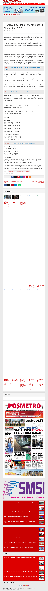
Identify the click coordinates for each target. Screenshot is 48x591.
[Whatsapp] (19, 185)
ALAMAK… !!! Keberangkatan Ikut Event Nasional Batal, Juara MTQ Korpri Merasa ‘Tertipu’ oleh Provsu (40, 381)
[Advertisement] (24, 18)
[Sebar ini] (5, 185)
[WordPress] (21, 177)
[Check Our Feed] (26, 585)
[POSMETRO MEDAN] (12, 1)
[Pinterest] (18, 177)
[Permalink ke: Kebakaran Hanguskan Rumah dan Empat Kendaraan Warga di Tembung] (7, 197)
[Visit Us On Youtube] (24, 585)
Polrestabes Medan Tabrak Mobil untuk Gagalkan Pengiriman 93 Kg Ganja (7, 381)
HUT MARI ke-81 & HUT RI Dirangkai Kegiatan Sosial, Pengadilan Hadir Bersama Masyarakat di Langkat (23, 382)
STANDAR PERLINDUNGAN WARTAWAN (29, 588)
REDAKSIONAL (18, 589)
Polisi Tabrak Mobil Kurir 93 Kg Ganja (40, 285)
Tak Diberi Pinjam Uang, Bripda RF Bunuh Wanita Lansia (15, 379)
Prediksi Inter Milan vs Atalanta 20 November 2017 (19, 171)
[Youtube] (27, 177)
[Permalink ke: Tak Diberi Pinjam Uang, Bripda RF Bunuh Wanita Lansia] (15, 333)
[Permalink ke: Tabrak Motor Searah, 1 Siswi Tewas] (15, 197)
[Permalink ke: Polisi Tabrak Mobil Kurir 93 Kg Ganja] (40, 239)
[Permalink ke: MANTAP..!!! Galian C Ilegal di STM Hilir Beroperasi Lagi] (32, 239)
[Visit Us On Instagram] (28, 585)
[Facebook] (12, 177)
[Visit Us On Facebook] (22, 585)
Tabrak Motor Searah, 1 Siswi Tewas (15, 201)
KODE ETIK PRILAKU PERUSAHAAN (9, 589)
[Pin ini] (12, 185)
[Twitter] (15, 177)
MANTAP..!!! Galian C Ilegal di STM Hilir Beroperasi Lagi (32, 285)
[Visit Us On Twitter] (20, 585)
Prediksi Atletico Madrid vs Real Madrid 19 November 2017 (35, 181)
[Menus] (44, 1)
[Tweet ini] (8, 185)
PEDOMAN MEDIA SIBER (17, 588)
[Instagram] (24, 177)
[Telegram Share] (15, 185)
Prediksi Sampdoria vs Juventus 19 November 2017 (13, 181)
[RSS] (30, 177)
